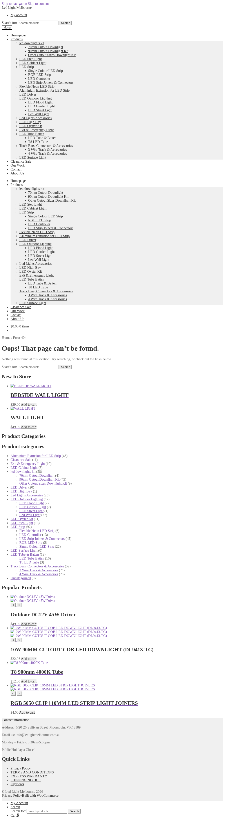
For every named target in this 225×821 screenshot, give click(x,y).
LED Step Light (30, 59)
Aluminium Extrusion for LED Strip (44, 90)
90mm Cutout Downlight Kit (48, 51)
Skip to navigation (14, 3)
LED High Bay (30, 122)
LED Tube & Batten (42, 138)
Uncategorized (21, 578)
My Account (19, 803)
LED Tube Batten (31, 134)
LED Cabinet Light (32, 63)
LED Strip (26, 67)
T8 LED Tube (38, 142)
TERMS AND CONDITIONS (32, 772)
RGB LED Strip (39, 74)
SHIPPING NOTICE (26, 780)
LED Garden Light (41, 106)
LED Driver (27, 94)
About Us (17, 173)
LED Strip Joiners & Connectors (50, 82)
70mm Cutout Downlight (45, 47)
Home (6, 337)
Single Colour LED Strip (45, 71)
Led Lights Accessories (35, 118)
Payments (17, 784)
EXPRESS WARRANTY (29, 776)
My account (19, 15)
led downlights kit (31, 43)
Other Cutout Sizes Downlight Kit (52, 55)
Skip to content (38, 3)
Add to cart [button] (28, 404)
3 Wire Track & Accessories (47, 149)
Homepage (18, 35)
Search (65, 23)
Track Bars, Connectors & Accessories (46, 145)
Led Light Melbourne (17, 7)
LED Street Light (40, 110)
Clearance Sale (21, 161)
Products (17, 39)
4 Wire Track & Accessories (47, 153)
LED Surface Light (32, 157)
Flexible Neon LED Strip (36, 86)
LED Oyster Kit (30, 126)
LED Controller (39, 78)
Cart (15, 815)
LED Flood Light (40, 102)
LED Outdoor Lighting (35, 98)
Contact (16, 169)
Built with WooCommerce (40, 795)
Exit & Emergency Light (36, 130)
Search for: (9, 23)
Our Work (18, 165)
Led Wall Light (38, 114)
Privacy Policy (21, 768)
